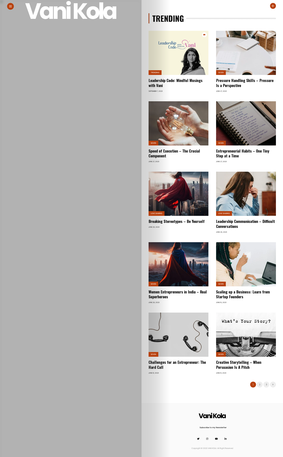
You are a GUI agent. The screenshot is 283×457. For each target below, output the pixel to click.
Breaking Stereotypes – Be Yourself (177, 221)
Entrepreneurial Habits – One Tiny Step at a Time (242, 153)
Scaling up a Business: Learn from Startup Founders (243, 294)
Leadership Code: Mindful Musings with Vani (176, 82)
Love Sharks (156, 213)
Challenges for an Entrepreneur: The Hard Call (177, 364)
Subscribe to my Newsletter (213, 427)
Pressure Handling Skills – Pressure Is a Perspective (245, 82)
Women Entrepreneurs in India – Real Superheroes (178, 294)
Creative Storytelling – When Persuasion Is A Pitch (238, 364)
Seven (221, 72)
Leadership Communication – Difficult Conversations (245, 223)
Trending (155, 72)
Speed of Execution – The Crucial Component (174, 153)
